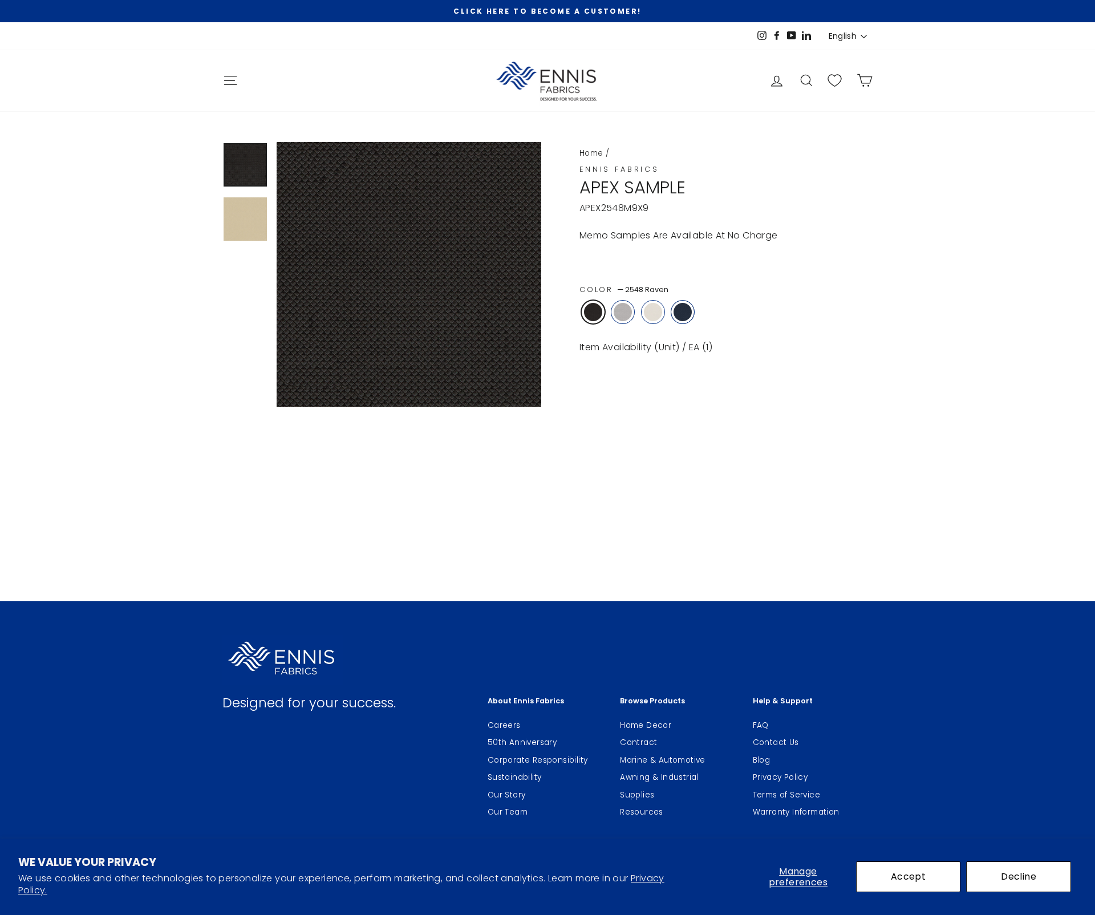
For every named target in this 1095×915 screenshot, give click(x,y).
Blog (761, 760)
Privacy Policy (780, 777)
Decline (1018, 876)
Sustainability (515, 777)
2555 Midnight (682, 312)
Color (623, 289)
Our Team (508, 812)
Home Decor (645, 725)
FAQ (761, 725)
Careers (504, 725)
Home (591, 153)
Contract (638, 742)
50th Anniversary (522, 742)
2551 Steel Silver (622, 312)
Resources (641, 812)
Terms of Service (786, 795)
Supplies (637, 795)
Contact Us (776, 742)
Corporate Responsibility (538, 760)
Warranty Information (796, 812)
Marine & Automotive (662, 760)
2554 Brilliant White (653, 312)
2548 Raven (593, 312)
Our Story (507, 795)
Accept (908, 876)
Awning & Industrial (659, 777)
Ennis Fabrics (619, 169)
